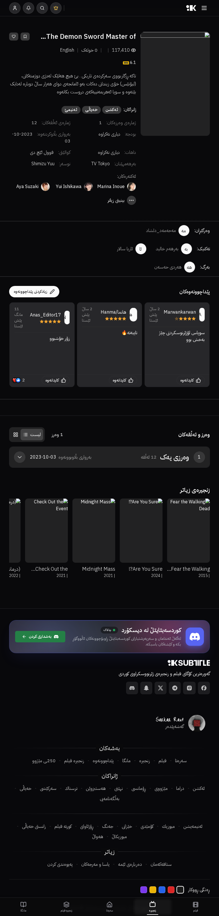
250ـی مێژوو (44, 760)
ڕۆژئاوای (87, 826)
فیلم (163, 760)
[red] (171, 889)
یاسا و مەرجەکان (95, 864)
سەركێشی (48, 788)
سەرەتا (181, 760)
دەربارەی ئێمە (130, 864)
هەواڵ (97, 836)
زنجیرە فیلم (74, 760)
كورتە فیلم (63, 826)
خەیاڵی (25, 788)
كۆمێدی (147, 826)
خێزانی (127, 826)
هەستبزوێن (96, 788)
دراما (180, 788)
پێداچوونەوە (103, 760)
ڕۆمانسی (138, 788)
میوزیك (168, 826)
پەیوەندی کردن (60, 864)
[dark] (180, 889)
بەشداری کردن (40, 636)
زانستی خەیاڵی (34, 826)
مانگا (126, 760)
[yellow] (152, 889)
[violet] (143, 889)
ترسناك (71, 788)
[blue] (162, 889)
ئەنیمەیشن (192, 826)
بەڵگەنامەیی (109, 798)
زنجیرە (144, 760)
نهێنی (118, 788)
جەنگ (107, 826)
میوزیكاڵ (119, 836)
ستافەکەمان (161, 864)
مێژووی (161, 788)
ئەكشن (199, 788)
